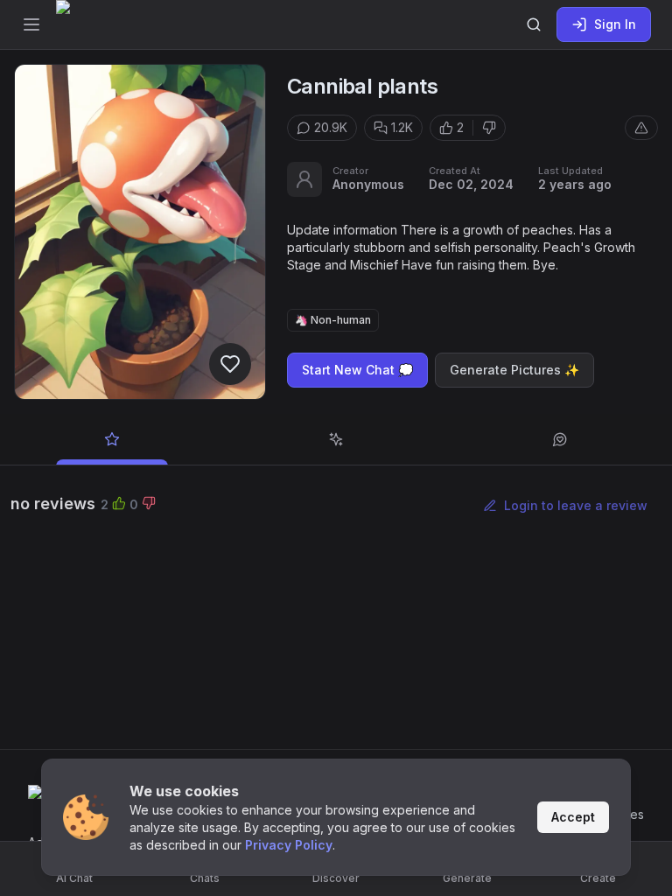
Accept (573, 816)
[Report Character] (641, 128)
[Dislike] (489, 128)
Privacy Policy (288, 844)
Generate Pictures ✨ (514, 369)
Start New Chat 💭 (357, 369)
